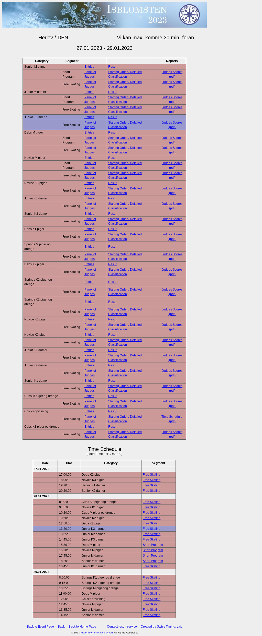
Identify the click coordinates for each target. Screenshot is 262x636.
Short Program (153, 545)
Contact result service (122, 626)
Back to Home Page (82, 626)
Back (61, 626)
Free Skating (151, 474)
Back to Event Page (40, 626)
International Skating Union (97, 632)
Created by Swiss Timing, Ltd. (161, 626)
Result (112, 66)
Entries (89, 66)
